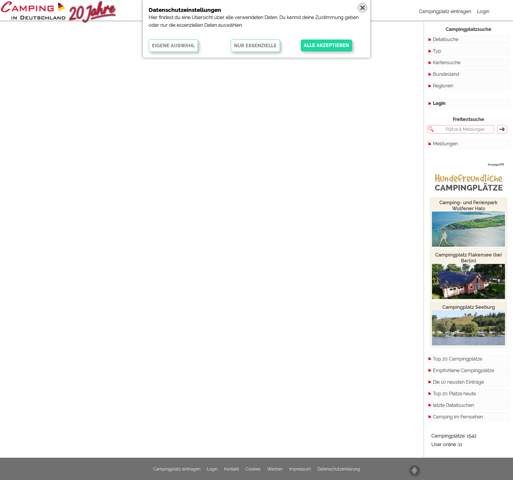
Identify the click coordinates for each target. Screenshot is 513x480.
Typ (437, 51)
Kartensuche (446, 62)
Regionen (443, 86)
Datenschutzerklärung (338, 469)
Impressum (300, 469)
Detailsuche (445, 39)
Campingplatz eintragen (445, 11)
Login (483, 11)
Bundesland (446, 74)
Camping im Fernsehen (458, 417)
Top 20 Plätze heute (454, 393)
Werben (275, 469)
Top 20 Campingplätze (457, 359)
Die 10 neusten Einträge (458, 382)
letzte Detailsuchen (453, 405)
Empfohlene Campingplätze (463, 370)
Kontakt (231, 469)
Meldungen (445, 144)
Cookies (253, 469)
